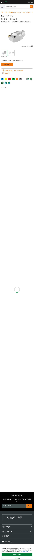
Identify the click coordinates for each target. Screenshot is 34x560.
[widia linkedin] (6, 542)
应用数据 (6, 93)
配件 (5, 100)
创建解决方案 (27, 178)
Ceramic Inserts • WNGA (20, 314)
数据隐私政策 (25, 551)
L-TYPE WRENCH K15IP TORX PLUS (23, 438)
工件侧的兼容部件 (9, 98)
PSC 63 (19, 12)
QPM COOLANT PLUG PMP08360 (23, 484)
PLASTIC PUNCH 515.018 (20, 402)
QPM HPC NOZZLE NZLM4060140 (23, 465)
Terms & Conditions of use (26, 191)
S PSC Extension (18, 237)
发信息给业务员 (14, 517)
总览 (5, 91)
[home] (3, 2)
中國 (2, 12)
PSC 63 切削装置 (26, 12)
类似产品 (7, 73)
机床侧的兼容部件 (9, 96)
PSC (15, 12)
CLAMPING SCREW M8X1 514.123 (23, 446)
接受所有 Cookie (17, 554)
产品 (6, 12)
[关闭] (30, 545)
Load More (17, 390)
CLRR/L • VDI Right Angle (21, 266)
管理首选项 (17, 558)
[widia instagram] (12, 542)
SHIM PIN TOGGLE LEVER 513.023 (23, 412)
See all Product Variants (25, 143)
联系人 (31, 2)
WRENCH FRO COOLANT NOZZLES (23, 456)
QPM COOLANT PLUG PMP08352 (23, 475)
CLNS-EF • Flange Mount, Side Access (24, 275)
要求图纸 (3, 208)
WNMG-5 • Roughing (20, 296)
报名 (29, 506)
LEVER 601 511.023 (19, 421)
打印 (4, 87)
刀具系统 (10, 12)
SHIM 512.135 (18, 430)
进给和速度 (20, 70)
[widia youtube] (9, 542)
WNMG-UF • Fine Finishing (21, 343)
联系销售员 (7, 64)
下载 (5, 95)
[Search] (31, 6)
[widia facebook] (3, 542)
